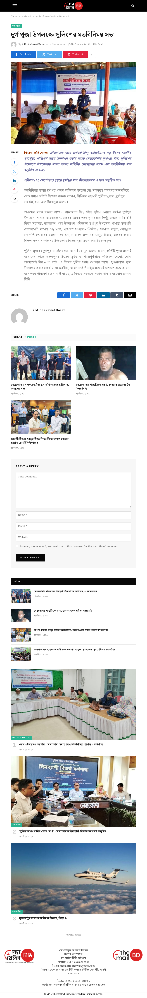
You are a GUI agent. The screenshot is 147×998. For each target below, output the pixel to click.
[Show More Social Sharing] (92, 54)
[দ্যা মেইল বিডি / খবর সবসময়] (73, 6)
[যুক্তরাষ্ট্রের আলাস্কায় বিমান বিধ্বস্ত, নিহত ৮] (73, 878)
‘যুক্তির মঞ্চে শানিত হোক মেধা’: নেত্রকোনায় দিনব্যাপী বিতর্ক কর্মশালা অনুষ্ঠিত (62, 832)
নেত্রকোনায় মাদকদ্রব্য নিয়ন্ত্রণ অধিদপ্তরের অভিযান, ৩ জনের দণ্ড (40, 387)
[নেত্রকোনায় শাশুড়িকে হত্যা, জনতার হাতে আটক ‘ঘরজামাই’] (106, 363)
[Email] (14, 198)
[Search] (132, 6)
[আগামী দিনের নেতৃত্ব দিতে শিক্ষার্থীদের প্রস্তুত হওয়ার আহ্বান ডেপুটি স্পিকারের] (41, 417)
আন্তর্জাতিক (16, 911)
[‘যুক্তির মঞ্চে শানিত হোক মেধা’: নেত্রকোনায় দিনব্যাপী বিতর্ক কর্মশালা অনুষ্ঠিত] (73, 791)
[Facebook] (14, 162)
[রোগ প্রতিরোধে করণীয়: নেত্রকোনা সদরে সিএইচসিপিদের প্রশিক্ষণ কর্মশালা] (73, 704)
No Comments (78, 44)
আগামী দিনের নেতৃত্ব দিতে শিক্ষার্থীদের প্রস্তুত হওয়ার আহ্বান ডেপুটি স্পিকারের (39, 441)
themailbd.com (94, 994)
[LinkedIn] (14, 180)
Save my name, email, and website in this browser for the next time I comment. (69, 547)
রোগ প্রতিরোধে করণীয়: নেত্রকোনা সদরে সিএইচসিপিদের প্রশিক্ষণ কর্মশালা (61, 745)
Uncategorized (21, 737)
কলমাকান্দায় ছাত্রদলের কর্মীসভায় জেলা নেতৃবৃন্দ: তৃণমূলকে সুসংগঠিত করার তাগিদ (74, 649)
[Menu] (15, 6)
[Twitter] (14, 171)
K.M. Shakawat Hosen (33, 44)
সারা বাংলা (16, 26)
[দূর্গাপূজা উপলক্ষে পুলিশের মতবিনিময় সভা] (73, 103)
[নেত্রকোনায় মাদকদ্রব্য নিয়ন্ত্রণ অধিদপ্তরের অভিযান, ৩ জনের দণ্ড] (41, 363)
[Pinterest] (14, 189)
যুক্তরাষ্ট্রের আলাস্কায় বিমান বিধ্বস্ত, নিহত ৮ (43, 918)
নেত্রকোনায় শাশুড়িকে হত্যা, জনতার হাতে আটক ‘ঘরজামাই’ (103, 387)
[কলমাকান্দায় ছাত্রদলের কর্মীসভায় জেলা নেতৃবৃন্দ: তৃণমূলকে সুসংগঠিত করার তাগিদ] (21, 654)
